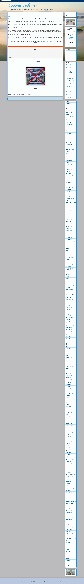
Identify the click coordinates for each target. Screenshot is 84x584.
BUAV (67, 180)
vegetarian (68, 542)
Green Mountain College (70, 294)
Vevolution (68, 553)
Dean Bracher (68, 224)
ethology (67, 262)
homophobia (68, 307)
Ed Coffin (68, 244)
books (67, 171)
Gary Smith (68, 287)
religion (67, 454)
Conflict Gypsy (68, 210)
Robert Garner (68, 459)
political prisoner (69, 430)
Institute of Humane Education (69, 315)
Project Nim (68, 441)
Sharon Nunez (68, 481)
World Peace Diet (69, 563)
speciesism (68, 492)
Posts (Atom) (38, 101)
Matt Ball (67, 388)
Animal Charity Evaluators (71, 119)
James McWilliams (69, 325)
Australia (67, 158)
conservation (68, 212)
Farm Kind (68, 271)
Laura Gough (68, 364)
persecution (68, 416)
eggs (67, 250)
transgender (68, 515)
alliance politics (69, 112)
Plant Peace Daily (69, 425)
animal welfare (68, 138)
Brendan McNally (69, 176)
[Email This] (26, 94)
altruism (67, 114)
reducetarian (68, 452)
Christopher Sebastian (70, 198)
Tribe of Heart (68, 519)
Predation (68, 436)
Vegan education (69, 531)
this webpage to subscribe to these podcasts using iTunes (70, 32)
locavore (67, 377)
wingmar (54, 581)
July (69, 83)
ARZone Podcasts (22, 5)
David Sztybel (68, 223)
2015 (68, 91)
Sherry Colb (68, 483)
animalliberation (69, 140)
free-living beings (69, 285)
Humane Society (69, 311)
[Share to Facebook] (29, 94)
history (67, 305)
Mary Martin (68, 384)
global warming (69, 289)
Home (36, 98)
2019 (68, 64)
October (70, 78)
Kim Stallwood (68, 362)
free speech (68, 283)
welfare (67, 558)
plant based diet (69, 423)
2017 (68, 67)
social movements (69, 488)
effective (67, 248)
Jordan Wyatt (68, 334)
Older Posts (60, 98)
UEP (67, 521)
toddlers (67, 508)
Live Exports (68, 375)
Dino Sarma (68, 226)
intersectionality (69, 317)
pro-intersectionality (69, 439)
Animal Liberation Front (70, 130)
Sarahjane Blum (69, 476)
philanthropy (68, 421)
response (68, 456)
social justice (68, 486)
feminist (67, 278)
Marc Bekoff (68, 382)
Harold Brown (68, 301)
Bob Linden (68, 169)
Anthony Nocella (69, 147)
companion (68, 206)
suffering (67, 497)
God (67, 292)
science (67, 477)
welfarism (68, 560)
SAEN (67, 470)
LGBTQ (67, 368)
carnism (67, 185)
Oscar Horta (68, 406)
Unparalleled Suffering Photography (70, 524)
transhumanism (69, 517)
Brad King (68, 173)
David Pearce (68, 221)
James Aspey (68, 323)
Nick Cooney (68, 397)
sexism (67, 479)
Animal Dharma (69, 122)
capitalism (68, 184)
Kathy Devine (68, 355)
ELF (67, 252)
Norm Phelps (68, 400)
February (70, 87)
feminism (67, 276)
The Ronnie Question (70, 503)
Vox (67, 556)
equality (67, 259)
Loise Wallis (68, 379)
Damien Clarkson (69, 215)
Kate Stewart (68, 353)
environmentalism (69, 257)
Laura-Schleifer (69, 366)
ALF (67, 110)
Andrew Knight (68, 116)
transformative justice (70, 514)
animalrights (68, 142)
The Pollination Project (70, 501)
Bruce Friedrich (69, 178)
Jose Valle (68, 336)
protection (68, 443)
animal (67, 117)
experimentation (69, 264)
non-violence (68, 399)
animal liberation (69, 128)
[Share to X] (28, 94)
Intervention (68, 319)
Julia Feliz (68, 341)
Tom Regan (68, 510)
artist (67, 153)
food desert (68, 280)
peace (67, 414)
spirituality (68, 494)
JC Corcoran (68, 327)
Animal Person (68, 133)
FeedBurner (71, 45)
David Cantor (68, 217)
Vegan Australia (69, 527)
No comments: (22, 94)
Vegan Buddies (69, 529)
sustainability (68, 499)
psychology (68, 447)
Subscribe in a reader (70, 15)
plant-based (68, 427)
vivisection (68, 554)
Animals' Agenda (69, 144)
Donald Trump (68, 235)
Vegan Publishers (69, 536)
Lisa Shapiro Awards (70, 371)
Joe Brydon (68, 329)
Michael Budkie (69, 391)
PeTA (67, 418)
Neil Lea (67, 395)
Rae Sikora (68, 450)
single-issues (68, 485)
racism (67, 448)
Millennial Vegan (69, 393)
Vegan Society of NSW (70, 538)
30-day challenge (69, 103)
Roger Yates (68, 465)
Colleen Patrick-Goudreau (71, 202)
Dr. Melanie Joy (69, 237)
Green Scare (68, 297)
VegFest (67, 544)
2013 (68, 94)
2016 (68, 89)
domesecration (69, 232)
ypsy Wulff (68, 565)
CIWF (67, 200)
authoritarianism (69, 160)
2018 (68, 66)
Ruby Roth (68, 468)
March (69, 86)
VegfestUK (68, 547)
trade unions (68, 512)
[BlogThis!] (27, 94)
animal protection (69, 135)
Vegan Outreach (69, 533)
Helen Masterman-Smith (70, 302)
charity (67, 193)
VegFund (67, 549)
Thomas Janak (69, 505)
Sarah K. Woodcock (69, 474)
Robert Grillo (68, 461)
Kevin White (68, 359)
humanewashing (69, 312)
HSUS (67, 309)
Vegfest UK (68, 545)
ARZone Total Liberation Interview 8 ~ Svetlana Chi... (70, 73)
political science (69, 432)
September (70, 80)
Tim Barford (68, 506)
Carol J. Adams (69, 187)
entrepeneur (68, 255)
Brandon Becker (69, 175)
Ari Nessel (68, 151)
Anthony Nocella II (69, 149)
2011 (68, 97)
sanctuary (68, 472)
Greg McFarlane (69, 299)
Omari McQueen (69, 402)
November (70, 77)
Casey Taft (68, 191)
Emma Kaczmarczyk (70, 253)
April (69, 84)
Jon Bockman (68, 331)
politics (67, 434)
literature (67, 373)
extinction (68, 266)
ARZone (67, 155)
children (67, 196)
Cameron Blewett (69, 182)
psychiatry (68, 445)
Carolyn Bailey (68, 189)
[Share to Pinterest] (30, 94)
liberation (68, 370)
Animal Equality (69, 124)
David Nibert (68, 219)
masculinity (68, 386)
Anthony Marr (68, 146)
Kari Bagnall (68, 350)
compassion (68, 208)
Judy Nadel (68, 340)
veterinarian (68, 551)
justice (67, 346)
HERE (38, 62)
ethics (67, 261)
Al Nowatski (68, 108)
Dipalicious (68, 228)
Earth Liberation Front (70, 241)
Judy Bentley (68, 338)
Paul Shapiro (68, 412)
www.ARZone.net (70, 35)
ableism (67, 105)
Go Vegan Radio (69, 291)
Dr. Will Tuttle (68, 239)
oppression (68, 404)
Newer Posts (11, 98)
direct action (68, 230)
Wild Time (68, 562)
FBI (66, 274)
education (68, 246)
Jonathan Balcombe (69, 332)
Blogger (61, 581)
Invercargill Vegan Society (71, 321)
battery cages (68, 164)
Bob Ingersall (68, 167)
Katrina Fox (68, 357)
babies (67, 162)
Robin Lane (68, 463)
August (69, 81)
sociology (68, 490)
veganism (68, 540)
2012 (68, 96)
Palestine (68, 410)
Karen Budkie (68, 348)
